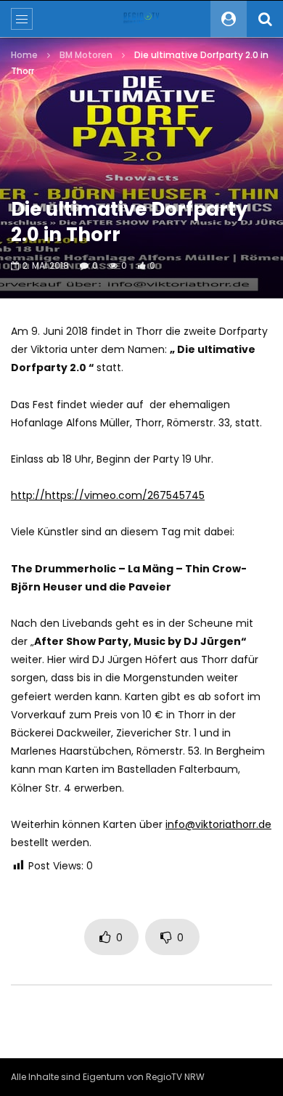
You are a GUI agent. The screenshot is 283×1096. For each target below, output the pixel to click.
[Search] (265, 19)
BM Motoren (86, 55)
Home (24, 55)
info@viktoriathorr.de (218, 824)
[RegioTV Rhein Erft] (141, 19)
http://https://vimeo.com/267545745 (108, 495)
